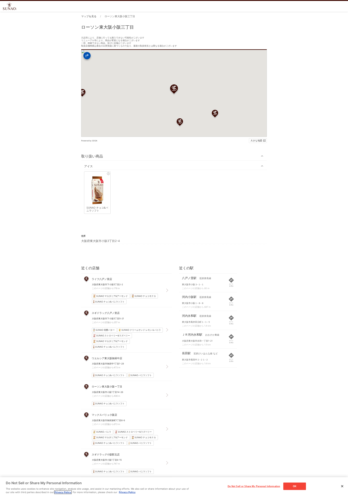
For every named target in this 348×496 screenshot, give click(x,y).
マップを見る (88, 16)
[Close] (342, 486)
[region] (174, 486)
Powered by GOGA (89, 141)
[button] (174, 156)
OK (294, 486)
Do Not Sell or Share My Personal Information (254, 486)
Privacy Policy (63, 492)
